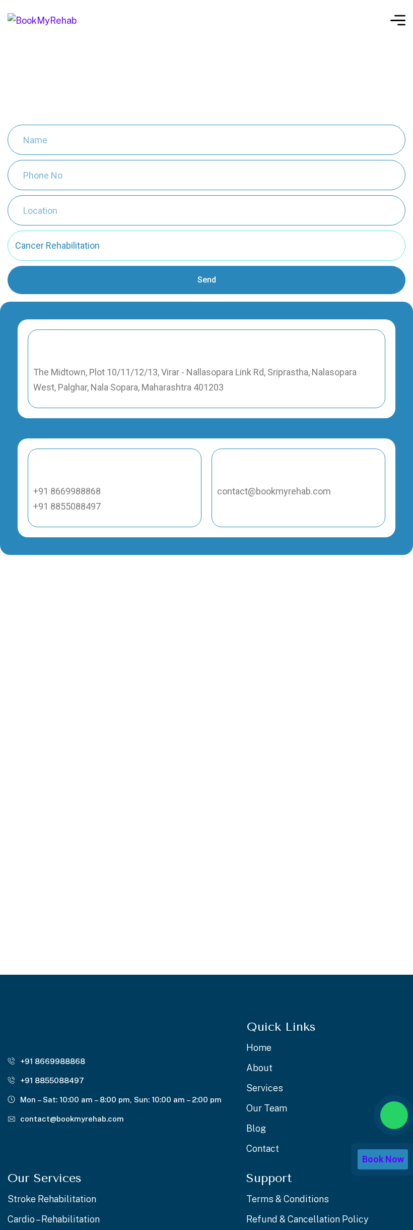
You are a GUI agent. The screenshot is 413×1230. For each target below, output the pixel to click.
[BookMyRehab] (42, 20)
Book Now (383, 1159)
